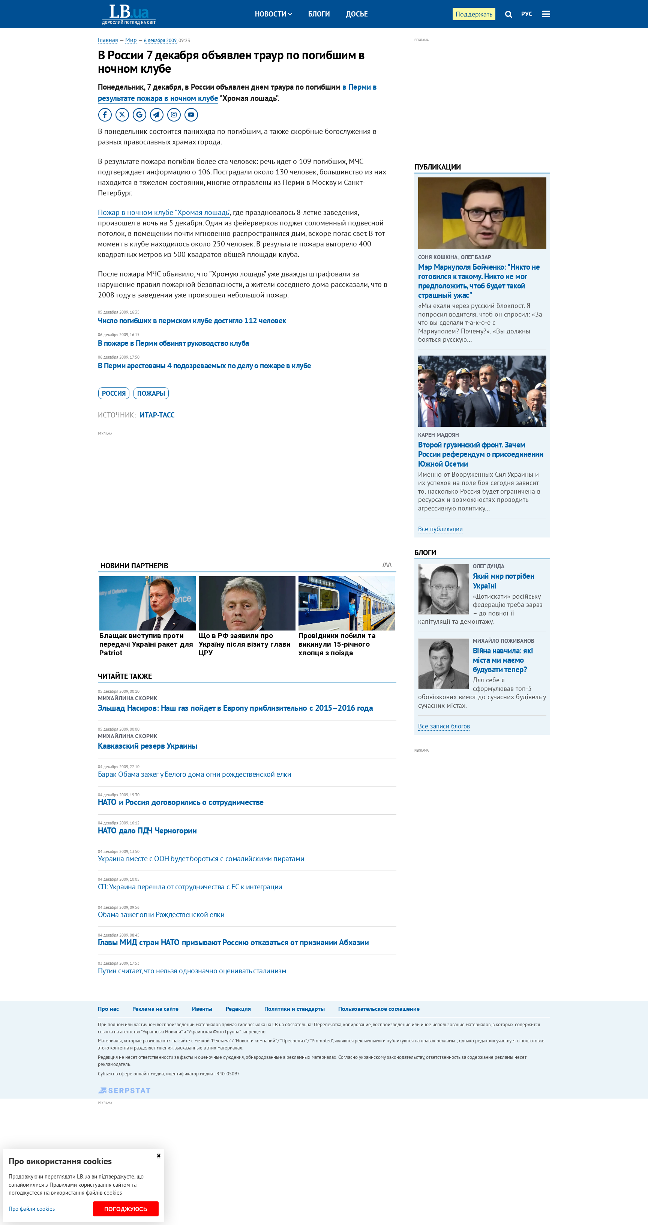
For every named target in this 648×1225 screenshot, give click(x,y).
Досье (357, 13)
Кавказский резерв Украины (147, 745)
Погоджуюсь (125, 1209)
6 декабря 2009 (160, 40)
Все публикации (440, 529)
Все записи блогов (444, 726)
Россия (114, 393)
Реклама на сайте (155, 1008)
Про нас (108, 1008)
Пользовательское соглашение (379, 1008)
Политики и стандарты (294, 1008)
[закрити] (158, 1156)
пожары (151, 393)
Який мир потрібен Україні (503, 580)
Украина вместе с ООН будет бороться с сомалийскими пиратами (201, 858)
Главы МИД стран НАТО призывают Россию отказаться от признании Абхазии (233, 942)
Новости (270, 13)
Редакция (238, 1008)
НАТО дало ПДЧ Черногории (147, 830)
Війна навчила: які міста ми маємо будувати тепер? (503, 660)
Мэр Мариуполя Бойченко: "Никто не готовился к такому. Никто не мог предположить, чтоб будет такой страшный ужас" (479, 281)
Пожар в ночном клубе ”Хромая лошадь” (164, 212)
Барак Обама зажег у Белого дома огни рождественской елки (194, 774)
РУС (526, 14)
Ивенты (202, 1008)
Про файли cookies (32, 1208)
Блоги (319, 13)
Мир (131, 40)
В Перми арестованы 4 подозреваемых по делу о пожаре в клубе (204, 365)
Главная (108, 40)
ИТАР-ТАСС (157, 414)
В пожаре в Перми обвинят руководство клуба (173, 343)
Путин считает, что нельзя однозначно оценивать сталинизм (192, 971)
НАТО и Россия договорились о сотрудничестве (181, 802)
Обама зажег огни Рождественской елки (161, 914)
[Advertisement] (247, 490)
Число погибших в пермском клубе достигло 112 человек (192, 320)
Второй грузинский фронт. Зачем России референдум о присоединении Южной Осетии (480, 454)
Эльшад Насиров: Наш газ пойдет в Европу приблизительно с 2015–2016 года (235, 708)
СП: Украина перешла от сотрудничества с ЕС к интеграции (190, 887)
